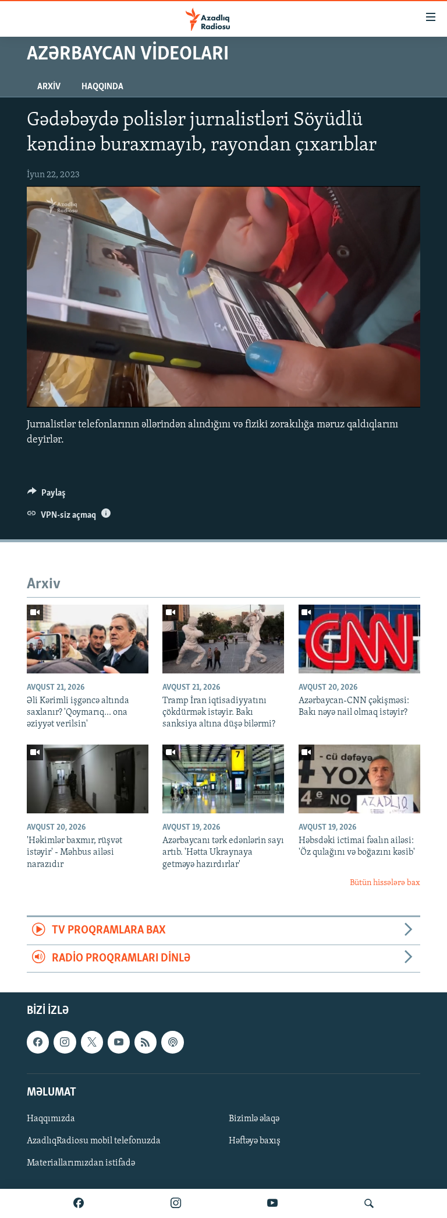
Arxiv (49, 87)
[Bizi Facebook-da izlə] (79, 1203)
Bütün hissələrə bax (385, 883)
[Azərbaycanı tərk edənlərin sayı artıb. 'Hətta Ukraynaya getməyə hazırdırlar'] (223, 779)
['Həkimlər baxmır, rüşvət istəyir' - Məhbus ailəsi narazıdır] (87, 779)
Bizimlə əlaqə (254, 1119)
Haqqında (102, 87)
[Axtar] (369, 1203)
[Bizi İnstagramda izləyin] (176, 1203)
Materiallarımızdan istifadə (81, 1163)
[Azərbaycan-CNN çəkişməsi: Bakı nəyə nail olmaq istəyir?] (359, 639)
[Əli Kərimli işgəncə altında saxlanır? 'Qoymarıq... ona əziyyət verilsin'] (87, 639)
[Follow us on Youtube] (119, 1042)
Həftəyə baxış (255, 1141)
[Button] (46, 496)
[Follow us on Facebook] (38, 1042)
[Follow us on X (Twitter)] (92, 1042)
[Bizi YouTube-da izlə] (272, 1203)
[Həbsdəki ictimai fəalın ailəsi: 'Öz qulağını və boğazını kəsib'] (359, 779)
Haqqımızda (51, 1119)
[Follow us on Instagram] (65, 1042)
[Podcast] (172, 1042)
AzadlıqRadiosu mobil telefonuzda (94, 1141)
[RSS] (145, 1042)
